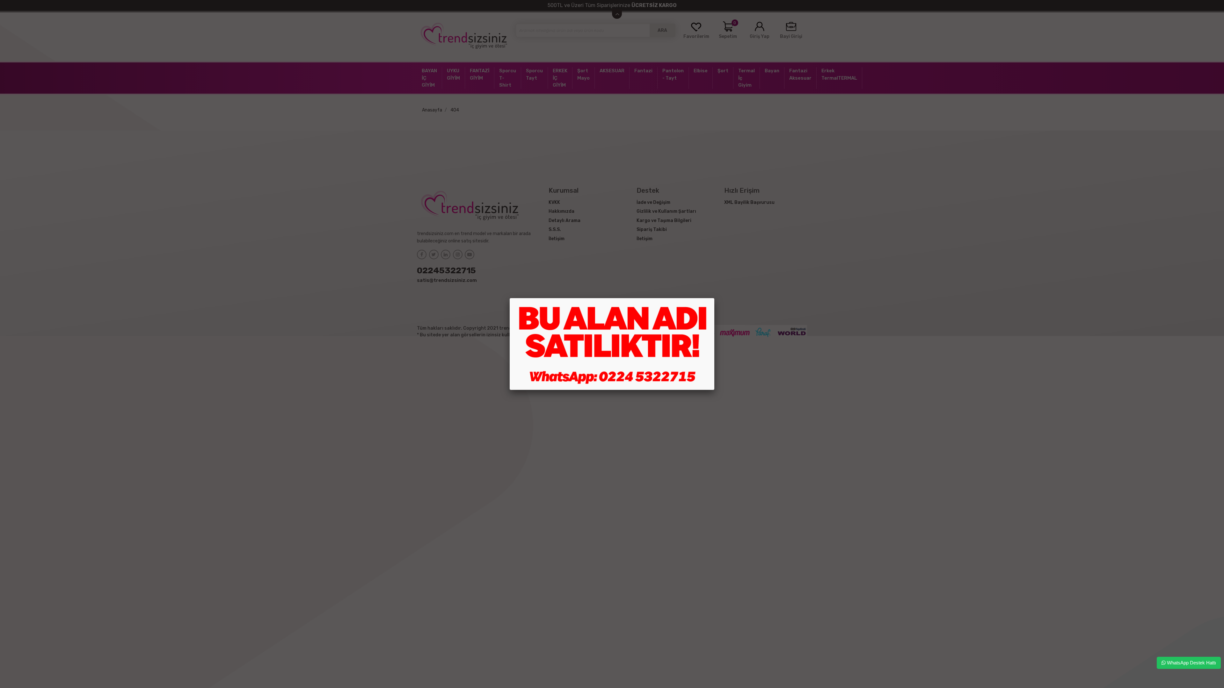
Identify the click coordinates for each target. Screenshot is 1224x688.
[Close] (714, 298)
